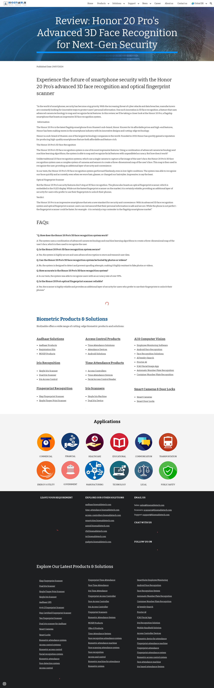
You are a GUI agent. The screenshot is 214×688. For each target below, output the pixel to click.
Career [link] (157, 3)
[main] (107, 34)
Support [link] (132, 3)
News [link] (145, 3)
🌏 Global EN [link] (197, 3)
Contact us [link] (182, 3)
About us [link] (169, 3)
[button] (211, 3)
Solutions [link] (116, 3)
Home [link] (90, 3)
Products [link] (101, 3)
